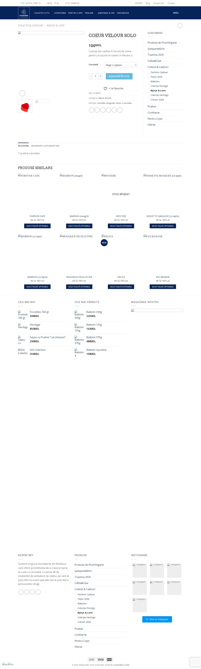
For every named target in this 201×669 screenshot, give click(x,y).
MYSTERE (121, 216)
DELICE (121, 277)
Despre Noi (159, 3)
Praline (89, 12)
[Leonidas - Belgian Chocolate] (24, 13)
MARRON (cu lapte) (37, 277)
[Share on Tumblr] (119, 110)
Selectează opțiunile (37, 226)
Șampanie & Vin (106, 12)
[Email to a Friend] (103, 110)
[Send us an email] (32, 592)
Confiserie (60, 12)
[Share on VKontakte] (114, 110)
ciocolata (101, 103)
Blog (148, 3)
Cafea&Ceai (123, 12)
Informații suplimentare (45, 145)
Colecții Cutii (42, 12)
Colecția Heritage (159, 95)
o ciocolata (127, 103)
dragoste (110, 103)
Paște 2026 (156, 76)
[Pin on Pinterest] (108, 110)
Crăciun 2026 (157, 99)
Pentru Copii (75, 12)
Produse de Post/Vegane (162, 42)
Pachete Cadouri (159, 72)
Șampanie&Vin (156, 48)
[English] (5, 664)
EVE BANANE (163, 277)
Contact (171, 3)
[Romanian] (11, 664)
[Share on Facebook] (91, 110)
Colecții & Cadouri (30, 25)
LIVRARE (138, 3)
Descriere (23, 145)
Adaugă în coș (119, 76)
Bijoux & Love (56, 25)
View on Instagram (158, 619)
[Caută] (180, 3)
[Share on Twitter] (97, 110)
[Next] (78, 64)
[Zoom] (22, 93)
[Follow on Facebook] (21, 592)
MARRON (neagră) (79, 216)
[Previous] (23, 64)
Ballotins (155, 81)
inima (118, 103)
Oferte (151, 124)
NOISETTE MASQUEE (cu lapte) (163, 216)
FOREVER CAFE (37, 216)
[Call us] (38, 592)
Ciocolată (93, 65)
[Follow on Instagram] (26, 592)
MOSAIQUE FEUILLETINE (79, 277)
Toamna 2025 (156, 54)
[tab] (23, 146)
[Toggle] (181, 67)
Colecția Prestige (159, 85)
